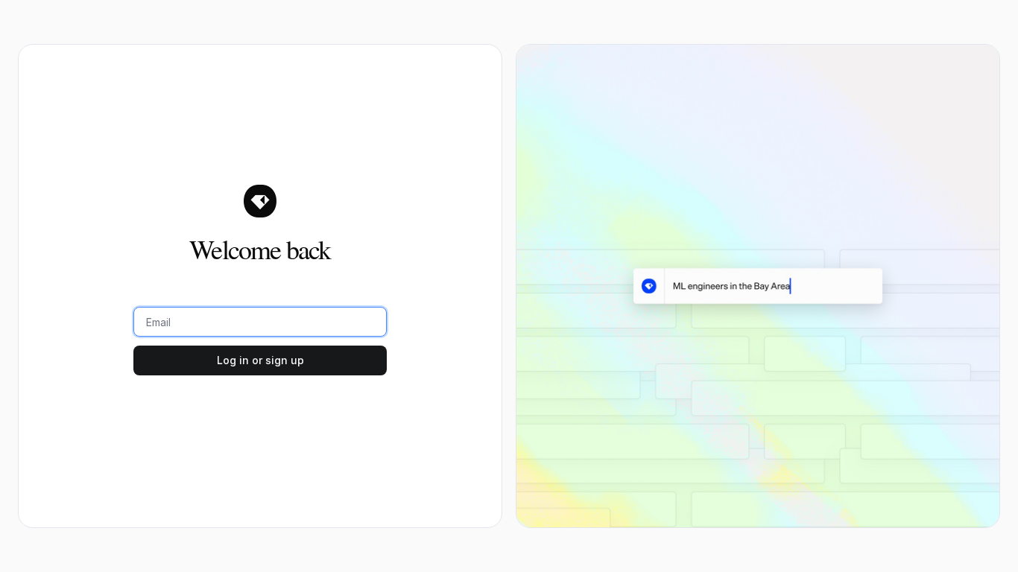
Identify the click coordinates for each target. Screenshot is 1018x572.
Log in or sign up (260, 360)
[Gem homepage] (260, 201)
